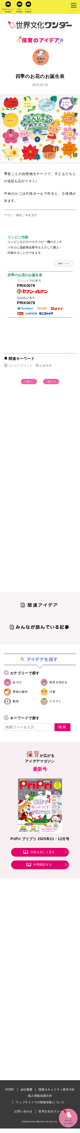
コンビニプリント (20, 365)
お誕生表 (46, 365)
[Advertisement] (40, 447)
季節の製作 (20, 691)
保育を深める (58, 682)
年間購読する (43, 864)
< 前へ (28, 381)
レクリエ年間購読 (28, 11)
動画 (16, 701)
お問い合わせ (23, 1111)
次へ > (52, 381)
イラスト (55, 701)
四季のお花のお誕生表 (25, 275)
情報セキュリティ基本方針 (56, 1089)
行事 (52, 691)
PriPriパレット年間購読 (8, 11)
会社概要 (26, 1089)
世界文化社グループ (52, 1111)
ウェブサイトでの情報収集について (40, 1102)
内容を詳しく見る (43, 852)
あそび (17, 682)
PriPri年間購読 (19, 11)
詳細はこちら (63, 263)
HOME (9, 1089)
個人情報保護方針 (40, 1095)
